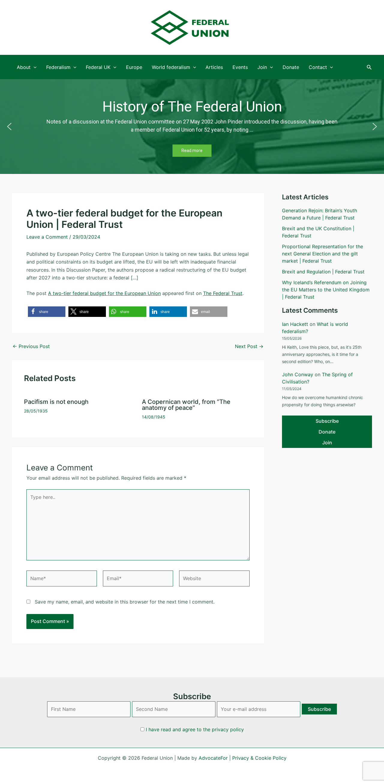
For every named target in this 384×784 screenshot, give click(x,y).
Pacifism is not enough (56, 401)
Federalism (58, 67)
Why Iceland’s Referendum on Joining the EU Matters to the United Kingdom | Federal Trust (326, 289)
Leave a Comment (47, 237)
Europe (134, 67)
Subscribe (327, 421)
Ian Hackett (295, 324)
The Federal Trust (222, 293)
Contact (318, 67)
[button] (369, 67)
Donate (291, 67)
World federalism (171, 67)
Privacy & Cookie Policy (259, 758)
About (24, 67)
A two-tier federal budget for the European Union (104, 293)
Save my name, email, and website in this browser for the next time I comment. (124, 602)
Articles (214, 67)
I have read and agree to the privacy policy (195, 729)
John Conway (297, 374)
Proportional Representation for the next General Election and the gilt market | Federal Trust (322, 253)
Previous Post (31, 346)
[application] (34, 67)
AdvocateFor (213, 758)
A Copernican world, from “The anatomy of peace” (186, 404)
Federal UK (98, 67)
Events (240, 67)
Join (262, 67)
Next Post (249, 346)
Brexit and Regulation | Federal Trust (323, 272)
